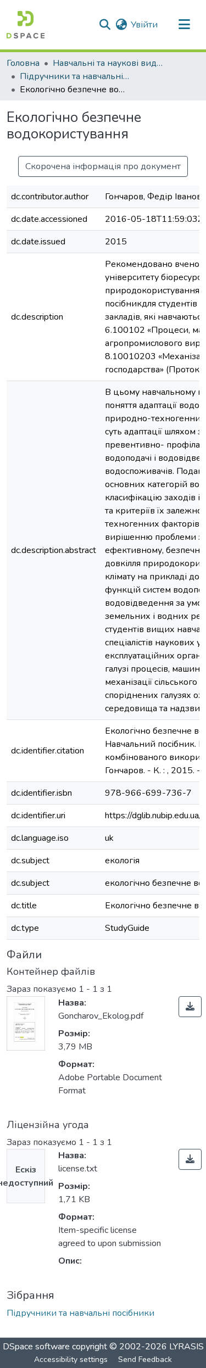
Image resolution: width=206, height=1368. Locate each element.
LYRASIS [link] (186, 1347)
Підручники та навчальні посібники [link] (75, 76)
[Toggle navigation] (184, 24)
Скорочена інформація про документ (103, 166)
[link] (190, 1006)
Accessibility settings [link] (71, 1359)
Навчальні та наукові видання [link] (108, 63)
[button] (25, 24)
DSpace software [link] (36, 1347)
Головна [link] (23, 63)
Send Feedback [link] (145, 1359)
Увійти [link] (144, 25)
